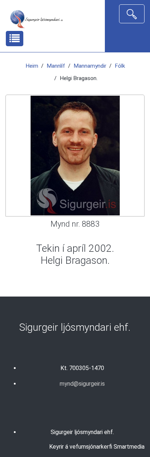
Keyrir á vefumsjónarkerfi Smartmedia (97, 446)
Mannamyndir (90, 66)
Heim (31, 66)
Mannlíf (56, 66)
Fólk (120, 66)
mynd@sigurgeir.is (82, 383)
